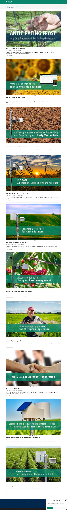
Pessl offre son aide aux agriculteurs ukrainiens (15, 97)
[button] (65, 500)
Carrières (44, 502)
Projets (44, 501)
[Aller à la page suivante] (59, 496)
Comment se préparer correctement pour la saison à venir (17, 340)
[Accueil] (55, 6)
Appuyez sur (22, 99)
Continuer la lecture (10, 55)
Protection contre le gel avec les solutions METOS (15, 48)
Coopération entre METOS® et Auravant (14, 388)
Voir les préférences (62, 507)
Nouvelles (19, 50)
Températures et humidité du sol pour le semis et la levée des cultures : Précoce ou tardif (23, 146)
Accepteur (50, 507)
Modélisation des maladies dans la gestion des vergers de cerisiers (19, 291)
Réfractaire (56, 507)
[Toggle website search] (60, 2)
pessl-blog (22, 50)
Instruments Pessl (58, 6)
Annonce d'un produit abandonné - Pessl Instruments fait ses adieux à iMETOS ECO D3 (23, 437)
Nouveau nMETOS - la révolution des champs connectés (17, 485)
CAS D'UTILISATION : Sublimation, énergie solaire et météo (17, 193)
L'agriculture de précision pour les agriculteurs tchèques (17, 242)
